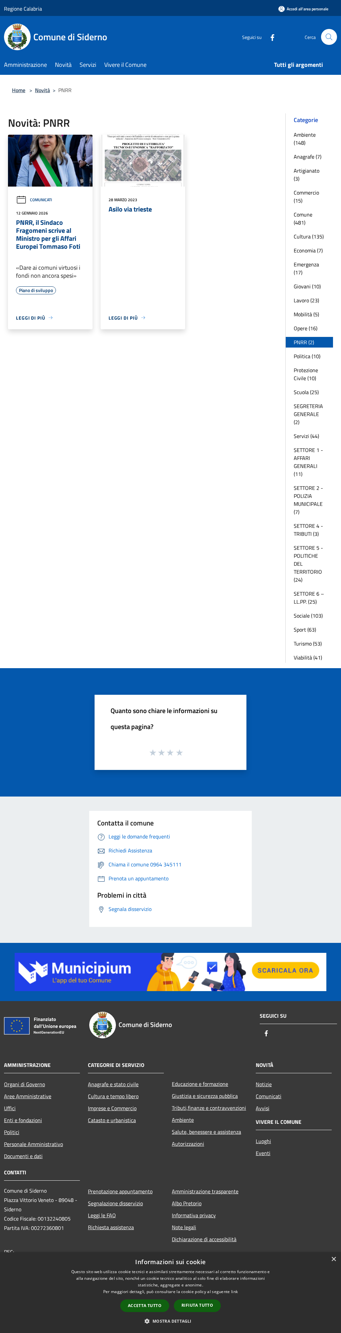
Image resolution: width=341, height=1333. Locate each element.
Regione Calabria (23, 9)
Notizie (264, 1084)
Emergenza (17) (306, 268)
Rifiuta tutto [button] (197, 1305)
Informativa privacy (194, 1215)
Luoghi (263, 1141)
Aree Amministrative (27, 1096)
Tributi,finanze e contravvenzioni (209, 1108)
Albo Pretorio (186, 1203)
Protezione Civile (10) (306, 374)
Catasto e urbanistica (112, 1120)
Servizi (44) (306, 436)
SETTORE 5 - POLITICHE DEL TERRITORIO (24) (308, 564)
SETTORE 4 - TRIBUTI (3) (308, 530)
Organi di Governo (24, 1084)
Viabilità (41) (308, 658)
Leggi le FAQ (102, 1215)
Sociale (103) (308, 616)
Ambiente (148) (305, 139)
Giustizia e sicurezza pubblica (205, 1096)
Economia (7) (308, 250)
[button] (170, 1321)
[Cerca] (329, 37)
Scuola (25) (306, 392)
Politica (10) (307, 356)
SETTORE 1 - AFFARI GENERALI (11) (308, 462)
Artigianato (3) (306, 175)
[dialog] (170, 1292)
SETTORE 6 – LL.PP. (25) (309, 598)
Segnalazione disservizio (115, 1203)
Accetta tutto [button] (145, 1305)
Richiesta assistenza (111, 1227)
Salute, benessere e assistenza (206, 1132)
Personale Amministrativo (33, 1144)
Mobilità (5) (306, 314)
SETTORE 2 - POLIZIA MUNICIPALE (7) (308, 500)
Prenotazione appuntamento (120, 1191)
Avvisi (262, 1108)
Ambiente (183, 1120)
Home (18, 90)
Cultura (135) (309, 236)
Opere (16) (305, 328)
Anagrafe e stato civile (113, 1084)
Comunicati (41, 200)
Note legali (184, 1227)
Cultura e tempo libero (113, 1096)
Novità (42, 90)
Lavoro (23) (306, 300)
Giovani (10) (307, 286)
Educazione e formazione (200, 1084)
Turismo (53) (308, 644)
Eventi (263, 1153)
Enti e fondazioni (23, 1120)
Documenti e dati (23, 1156)
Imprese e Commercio (112, 1108)
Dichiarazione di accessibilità (204, 1239)
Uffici (10, 1108)
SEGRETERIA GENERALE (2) (308, 414)
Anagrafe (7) (307, 157)
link (234, 1291)
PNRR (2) (304, 342)
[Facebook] (269, 36)
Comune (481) (303, 218)
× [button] (333, 1259)
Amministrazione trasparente (205, 1191)
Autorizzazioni (188, 1144)
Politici (11, 1132)
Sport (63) (305, 630)
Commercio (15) (306, 197)
